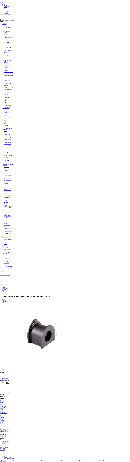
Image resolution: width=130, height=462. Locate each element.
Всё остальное (6, 167)
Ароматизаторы (7, 44)
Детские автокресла (7, 50)
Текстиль (4, 271)
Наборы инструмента (8, 231)
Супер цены (4, 270)
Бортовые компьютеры (8, 259)
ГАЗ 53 (5, 95)
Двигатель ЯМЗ (7, 97)
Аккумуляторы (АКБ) (6, 39)
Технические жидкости (8, 37)
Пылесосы (6, 70)
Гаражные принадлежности (9, 226)
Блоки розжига (7, 25)
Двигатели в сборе (5, 108)
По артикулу (6, 278)
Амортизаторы (7, 215)
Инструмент (4, 223)
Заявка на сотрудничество (6, 16)
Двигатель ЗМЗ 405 (7, 139)
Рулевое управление (7, 117)
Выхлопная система (7, 110)
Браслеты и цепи (7, 249)
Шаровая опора (7, 221)
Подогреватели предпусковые (9, 264)
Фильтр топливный (7, 212)
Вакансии (6, 13)
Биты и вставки (7, 225)
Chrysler (5, 131)
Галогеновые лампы (7, 27)
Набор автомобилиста (8, 60)
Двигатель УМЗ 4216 (8, 145)
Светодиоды (6, 30)
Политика (4, 443)
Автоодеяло (6, 42)
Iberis (5, 187)
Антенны (6, 256)
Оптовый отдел (7, 11)
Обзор (3, 376)
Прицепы (4, 236)
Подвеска (6, 152)
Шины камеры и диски (8, 252)
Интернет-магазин (7, 10)
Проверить (2, 438)
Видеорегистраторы (7, 261)
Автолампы (4, 24)
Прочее (5, 68)
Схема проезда (7, 12)
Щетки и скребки (7, 81)
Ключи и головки (7, 228)
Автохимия (6, 34)
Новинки (4, 235)
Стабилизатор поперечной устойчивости (11, 219)
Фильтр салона (7, 211)
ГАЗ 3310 (6, 94)
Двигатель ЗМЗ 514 (7, 144)
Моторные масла (7, 35)
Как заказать (6, 6)
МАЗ (5, 100)
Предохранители (7, 240)
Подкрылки (6, 67)
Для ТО (5, 61)
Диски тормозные (7, 204)
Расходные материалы (6, 237)
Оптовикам (4, 4)
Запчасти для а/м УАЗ (6, 165)
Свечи (5, 194)
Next (5, 132)
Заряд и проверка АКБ (8, 63)
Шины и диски (5, 247)
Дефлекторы (6, 52)
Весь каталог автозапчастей (5, 275)
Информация (4, 5)
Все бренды (2, 400)
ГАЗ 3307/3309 (6, 92)
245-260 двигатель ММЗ (8, 87)
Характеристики (5, 377)
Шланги (5, 245)
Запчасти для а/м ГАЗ (6, 129)
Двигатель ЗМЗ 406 (7, 142)
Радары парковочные (8, 266)
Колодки (5, 205)
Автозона (4, 454)
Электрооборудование (8, 128)
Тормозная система (7, 122)
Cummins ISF (4, 23)
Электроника (4, 253)
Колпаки (5, 58)
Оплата (5, 7)
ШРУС (5, 222)
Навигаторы (6, 263)
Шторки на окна (7, 80)
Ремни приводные (7, 193)
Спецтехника (4, 246)
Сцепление (6, 120)
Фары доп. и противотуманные (9, 78)
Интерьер (6, 55)
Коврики (6, 57)
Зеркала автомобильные (8, 53)
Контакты (4, 9)
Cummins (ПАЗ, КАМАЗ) (8, 89)
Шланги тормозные (7, 207)
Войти (3, 17)
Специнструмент (7, 234)
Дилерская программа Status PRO (8, 458)
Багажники (6, 45)
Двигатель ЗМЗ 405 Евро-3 (9, 140)
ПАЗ (5, 102)
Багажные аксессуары (8, 47)
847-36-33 (3, 19)
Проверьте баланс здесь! (4, 431)
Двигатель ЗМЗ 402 (7, 137)
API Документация (5, 455)
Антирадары (6, 258)
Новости (3, 456)
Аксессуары (4, 40)
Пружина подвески (7, 216)
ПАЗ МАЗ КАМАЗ (7, 105)
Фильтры (6, 125)
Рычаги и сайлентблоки (8, 218)
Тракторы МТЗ (7, 107)
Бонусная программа (6, 14)
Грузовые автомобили (6, 86)
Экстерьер (6, 85)
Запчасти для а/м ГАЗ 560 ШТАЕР (8, 164)
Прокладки (6, 192)
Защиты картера (7, 197)
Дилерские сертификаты (6, 457)
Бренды (3, 453)
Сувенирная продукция (8, 75)
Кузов (5, 115)
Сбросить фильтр (3, 0)
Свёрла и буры (7, 233)
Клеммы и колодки (7, 239)
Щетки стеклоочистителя (8, 83)
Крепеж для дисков (7, 250)
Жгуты (5, 147)
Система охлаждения (8, 118)
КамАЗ (5, 99)
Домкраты (6, 62)
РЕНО (5, 200)
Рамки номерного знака (8, 72)
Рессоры (5, 217)
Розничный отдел (5, 441)
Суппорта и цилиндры (8, 206)
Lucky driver (2, 374)
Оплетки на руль (7, 65)
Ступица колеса (7, 220)
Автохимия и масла (5, 32)
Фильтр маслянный (7, 210)
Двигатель (6, 112)
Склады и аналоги (5, 378)
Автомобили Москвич (6, 31)
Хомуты (5, 244)
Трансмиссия (6, 123)
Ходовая (5, 214)
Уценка (3, 269)
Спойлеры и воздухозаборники (9, 73)
